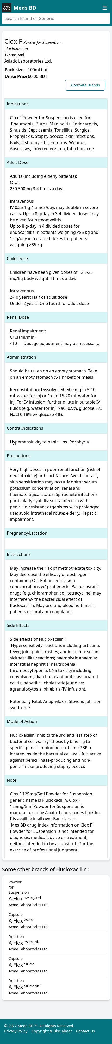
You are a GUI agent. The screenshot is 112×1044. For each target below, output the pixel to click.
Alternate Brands (85, 85)
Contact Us (85, 1030)
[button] (86, 85)
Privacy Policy (15, 1030)
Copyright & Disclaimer (52, 1030)
